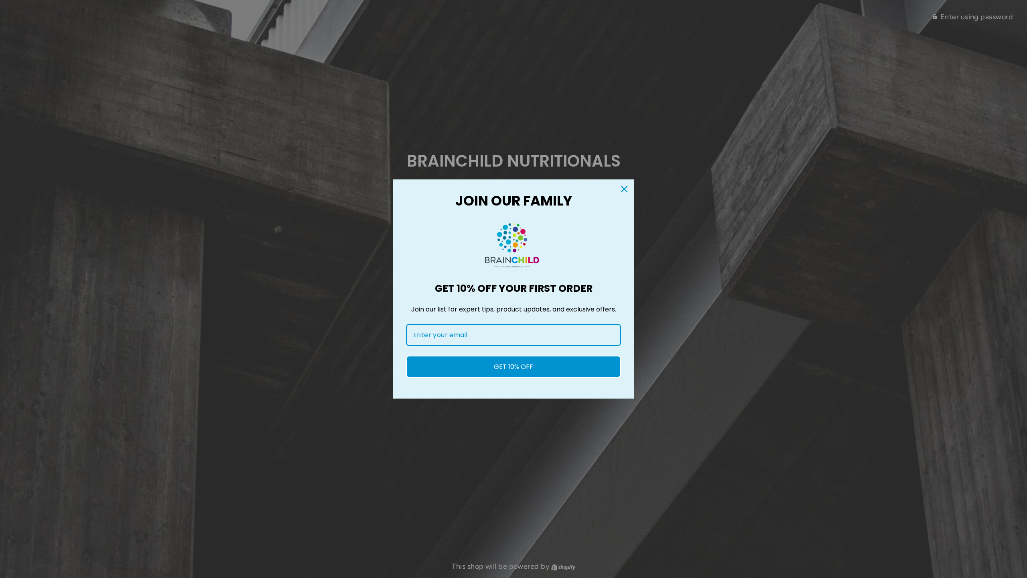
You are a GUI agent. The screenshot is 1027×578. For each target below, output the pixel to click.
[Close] (624, 189)
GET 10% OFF (513, 366)
